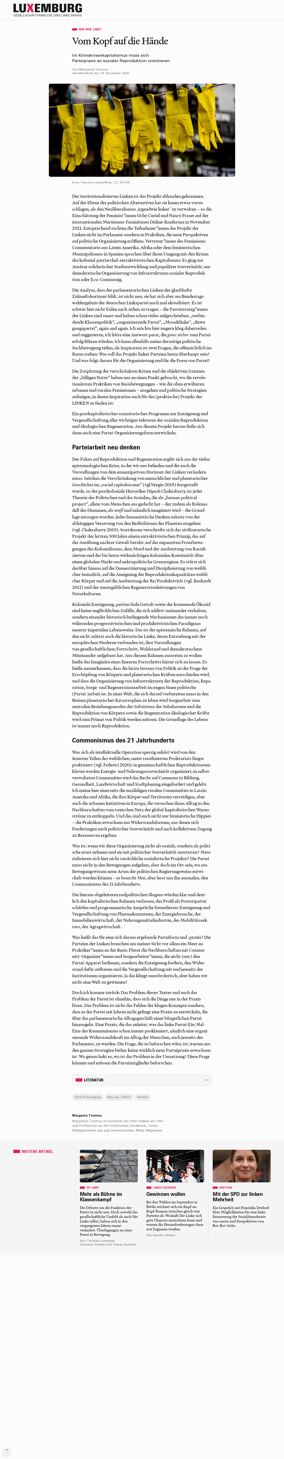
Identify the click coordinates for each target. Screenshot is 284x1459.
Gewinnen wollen (165, 1194)
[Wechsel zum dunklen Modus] (258, 10)
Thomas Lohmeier (101, 1241)
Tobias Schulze (124, 1244)
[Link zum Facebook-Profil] (250, 10)
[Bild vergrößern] (142, 130)
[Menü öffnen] (267, 10)
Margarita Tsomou (93, 69)
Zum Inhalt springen (270, 2)
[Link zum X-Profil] (242, 10)
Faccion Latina (92, 182)
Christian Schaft (92, 1244)
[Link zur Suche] (233, 10)
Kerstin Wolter (164, 1235)
